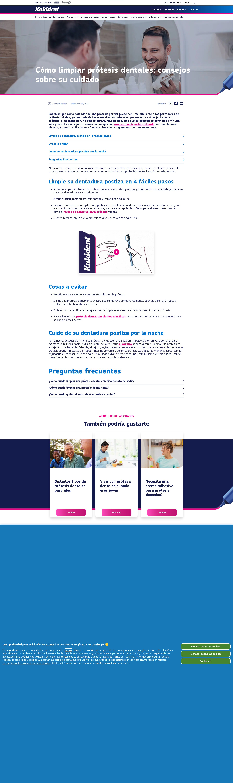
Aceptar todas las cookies (206, 646)
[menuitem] (39, 17)
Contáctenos (170, 3)
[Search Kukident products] (194, 3)
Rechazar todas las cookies (205, 653)
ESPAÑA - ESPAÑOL (183, 3)
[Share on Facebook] (171, 104)
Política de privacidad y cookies (19, 659)
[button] (116, 136)
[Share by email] (182, 104)
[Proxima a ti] (65, 2)
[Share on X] (177, 104)
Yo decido (205, 661)
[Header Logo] (47, 9)
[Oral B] (56, 2)
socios (68, 650)
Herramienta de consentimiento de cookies (26, 663)
